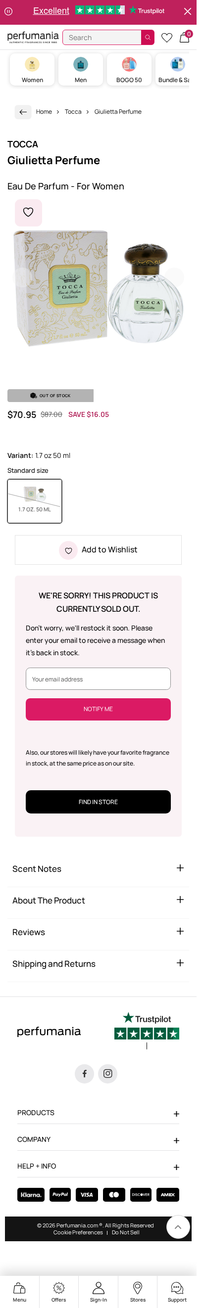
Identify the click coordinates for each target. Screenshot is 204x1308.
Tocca (73, 111)
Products (35, 1112)
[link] (23, 112)
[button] (184, 37)
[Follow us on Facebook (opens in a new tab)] (84, 1073)
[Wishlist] (166, 37)
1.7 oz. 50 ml (40, 509)
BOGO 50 (129, 80)
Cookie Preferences (78, 1232)
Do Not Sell (126, 1232)
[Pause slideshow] (8, 12)
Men (81, 80)
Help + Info (36, 1166)
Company (34, 1139)
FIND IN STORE (98, 802)
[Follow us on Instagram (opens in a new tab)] (107, 1073)
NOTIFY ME (98, 709)
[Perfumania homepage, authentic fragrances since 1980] (33, 37)
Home (44, 111)
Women (32, 80)
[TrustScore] (146, 1030)
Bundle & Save (178, 80)
